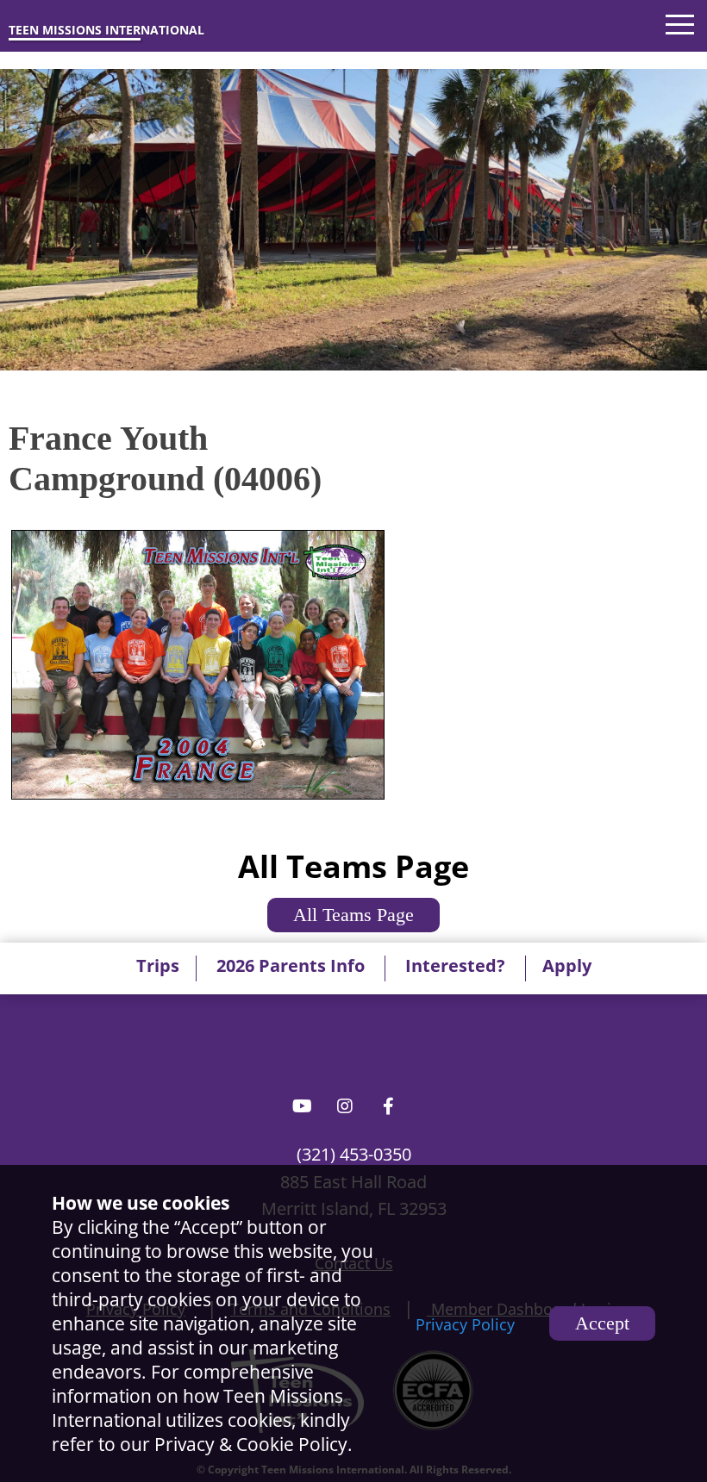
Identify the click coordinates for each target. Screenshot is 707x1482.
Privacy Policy (465, 1324)
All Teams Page (353, 914)
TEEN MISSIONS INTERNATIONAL (106, 30)
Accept (602, 1323)
